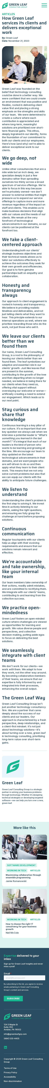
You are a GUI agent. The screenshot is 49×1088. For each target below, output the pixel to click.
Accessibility (10, 1077)
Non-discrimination (13, 1081)
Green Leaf (12, 783)
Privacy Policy (10, 1072)
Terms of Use (10, 1068)
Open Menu (44, 5)
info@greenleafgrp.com (15, 1034)
